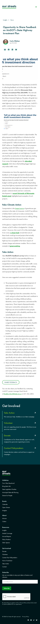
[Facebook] (28, 620)
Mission (4, 518)
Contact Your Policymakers (9, 557)
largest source (19, 208)
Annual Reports (6, 536)
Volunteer (5, 554)
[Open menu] (36, 6)
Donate (4, 551)
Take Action (5, 564)
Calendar (5, 504)
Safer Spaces (6, 542)
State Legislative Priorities (9, 489)
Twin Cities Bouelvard (8, 483)
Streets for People (7, 495)
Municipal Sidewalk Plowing (10, 492)
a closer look (14, 233)
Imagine (4, 510)
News (12, 20)
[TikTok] (34, 620)
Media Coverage (7, 533)
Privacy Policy (25, 616)
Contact (4, 567)
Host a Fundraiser (7, 560)
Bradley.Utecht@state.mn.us (12, 394)
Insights (4, 530)
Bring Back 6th (6, 486)
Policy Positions (6, 539)
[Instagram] (31, 620)
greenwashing (15, 246)
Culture (4, 521)
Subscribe (7, 588)
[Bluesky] (36, 620)
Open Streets (6, 507)
